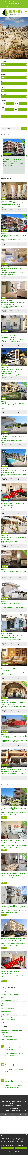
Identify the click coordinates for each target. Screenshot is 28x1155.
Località (3, 87)
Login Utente (11, 6)
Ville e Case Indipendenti (7, 1008)
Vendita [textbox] (3, 64)
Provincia (3, 74)
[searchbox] (14, 71)
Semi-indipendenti (6, 1011)
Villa (2, 1005)
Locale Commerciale (6, 991)
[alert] (14, 1144)
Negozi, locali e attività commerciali (10, 994)
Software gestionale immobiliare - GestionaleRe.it (15, 1114)
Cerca (14, 116)
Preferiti (19, 6)
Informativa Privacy (10, 1101)
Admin (3, 1101)
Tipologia (3, 68)
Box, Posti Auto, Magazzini (8, 1017)
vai (25, 128)
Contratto (3, 61)
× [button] (26, 1134)
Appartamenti (4, 1003)
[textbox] (14, 77)
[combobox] (14, 64)
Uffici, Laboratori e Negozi (8, 1019)
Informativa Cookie (21, 1101)
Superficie (3, 100)
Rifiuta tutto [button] (21, 1148)
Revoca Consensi (14, 1103)
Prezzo (3, 107)
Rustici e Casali (5, 1014)
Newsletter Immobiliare (14, 1081)
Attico (2, 997)
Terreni (3, 1022)
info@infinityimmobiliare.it (17, 1)
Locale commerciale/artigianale (9, 1000)
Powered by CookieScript (14, 1153)
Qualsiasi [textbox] (4, 96)
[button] (14, 1151)
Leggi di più (11, 1142)
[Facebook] (5, 1)
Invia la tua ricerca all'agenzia (12, 1048)
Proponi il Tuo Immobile (14, 1065)
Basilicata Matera (8, 157)
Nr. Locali (3, 94)
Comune (3, 81)
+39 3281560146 (14, 3)
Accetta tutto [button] (7, 1148)
